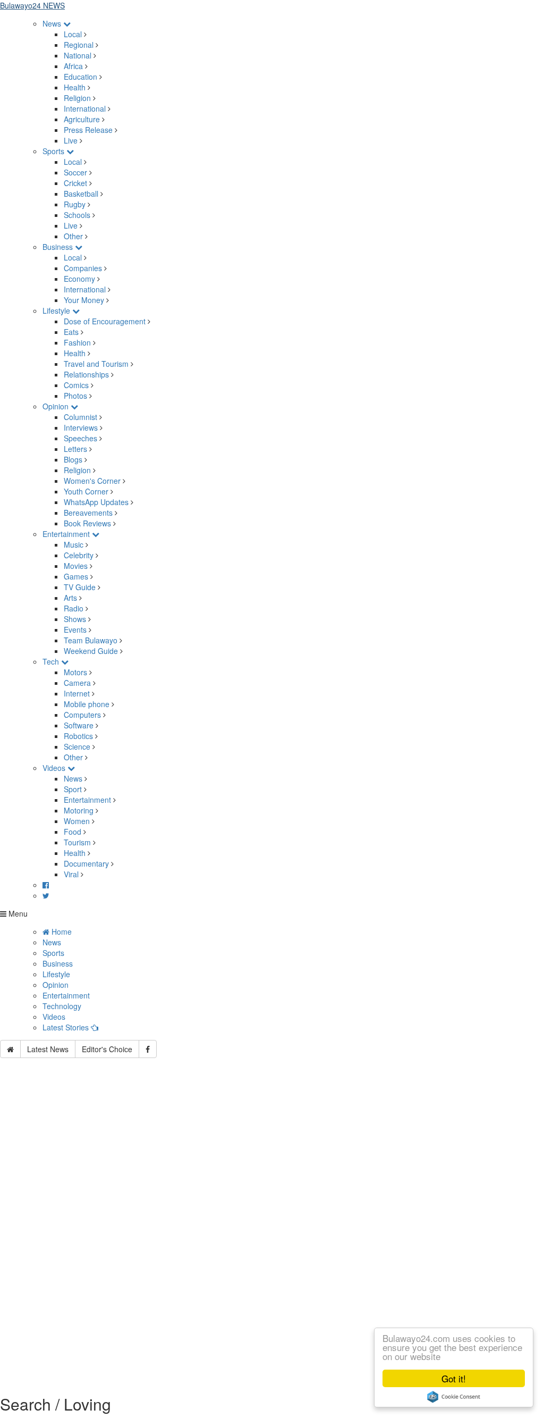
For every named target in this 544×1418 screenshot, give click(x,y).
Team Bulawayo (90, 640)
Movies (76, 565)
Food (72, 831)
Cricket (75, 183)
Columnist (80, 417)
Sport (73, 789)
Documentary (87, 863)
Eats (71, 331)
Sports (54, 151)
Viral (71, 874)
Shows (75, 619)
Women (77, 821)
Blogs (73, 459)
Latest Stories (66, 1027)
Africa (73, 66)
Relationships (86, 374)
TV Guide (80, 587)
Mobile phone (86, 704)
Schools (77, 214)
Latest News (48, 1049)
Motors (75, 672)
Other (73, 236)
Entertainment (67, 533)
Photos (75, 395)
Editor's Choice (107, 1049)
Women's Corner (92, 480)
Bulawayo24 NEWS (32, 5)
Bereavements (88, 512)
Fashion (77, 342)
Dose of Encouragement (105, 321)
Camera (77, 682)
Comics (76, 385)
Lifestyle (57, 310)
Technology (61, 1006)
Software (79, 725)
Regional (79, 44)
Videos (54, 767)
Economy (79, 278)
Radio (73, 608)
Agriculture (82, 119)
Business (58, 246)
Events (75, 629)
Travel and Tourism (96, 363)
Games (76, 576)
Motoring (79, 810)
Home (60, 931)
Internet (77, 693)
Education (80, 76)
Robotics (78, 736)
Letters (75, 448)
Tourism (77, 842)
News (52, 23)
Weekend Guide (91, 650)
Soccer (75, 172)
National (77, 55)
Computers (82, 714)
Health (75, 87)
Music (73, 544)
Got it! (453, 1378)
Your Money (84, 300)
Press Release (88, 129)
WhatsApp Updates (96, 502)
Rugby (75, 204)
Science (77, 746)
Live (71, 140)
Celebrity (79, 555)
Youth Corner (86, 491)
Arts (70, 597)
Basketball (81, 193)
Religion (77, 98)
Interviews (81, 427)
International (85, 108)
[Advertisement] (272, 1161)
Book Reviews (87, 523)
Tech (51, 661)
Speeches (80, 438)
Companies (83, 268)
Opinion (56, 406)
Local (73, 34)
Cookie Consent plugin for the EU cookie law (453, 1397)
